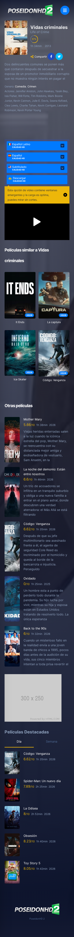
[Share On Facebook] (51, 56)
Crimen (32, 86)
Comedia (20, 86)
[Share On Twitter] (59, 56)
